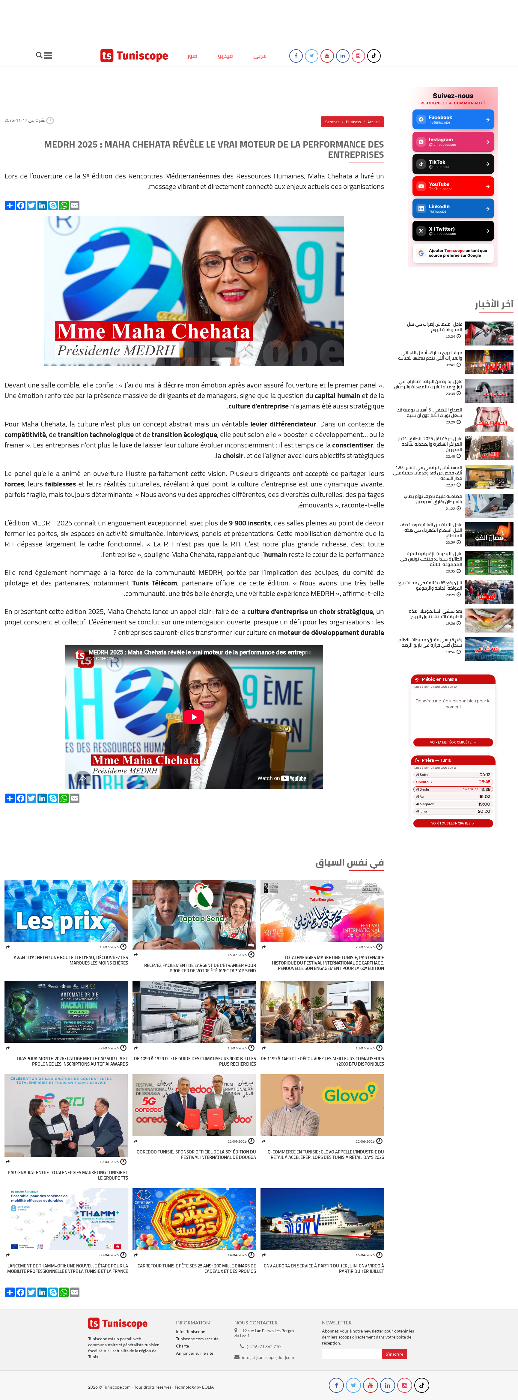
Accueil (374, 121)
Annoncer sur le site (194, 1353)
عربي (259, 55)
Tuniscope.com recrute (197, 1338)
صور (192, 55)
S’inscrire (394, 1354)
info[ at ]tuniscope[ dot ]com (268, 1357)
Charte (182, 1345)
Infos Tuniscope (190, 1331)
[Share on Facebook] (264, 947)
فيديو (225, 55)
